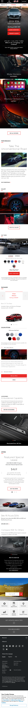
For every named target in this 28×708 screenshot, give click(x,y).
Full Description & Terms (14, 483)
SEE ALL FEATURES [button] (14, 133)
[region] (14, 699)
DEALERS (24, 1)
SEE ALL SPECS (14, 375)
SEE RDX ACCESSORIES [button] (9, 409)
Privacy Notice (4, 663)
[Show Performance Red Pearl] (15, 261)
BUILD (24, 4)
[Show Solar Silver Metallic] (19, 261)
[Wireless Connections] (14, 91)
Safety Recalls (4, 661)
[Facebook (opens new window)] (6, 646)
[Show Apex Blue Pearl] (12, 261)
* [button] (17, 48)
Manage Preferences (14, 705)
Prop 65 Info (16, 663)
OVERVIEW (13, 4)
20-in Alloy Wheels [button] (8, 347)
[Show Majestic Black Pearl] (5, 261)
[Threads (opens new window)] (19, 646)
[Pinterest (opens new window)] (22, 646)
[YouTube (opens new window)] (10, 646)
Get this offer (14, 488)
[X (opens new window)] (3, 649)
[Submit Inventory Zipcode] (21, 594)
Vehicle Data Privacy (17, 661)
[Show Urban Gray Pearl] (14, 266)
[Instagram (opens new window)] (3, 646)
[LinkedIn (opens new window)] (13, 646)
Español (10, 656)
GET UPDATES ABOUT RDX (14, 620)
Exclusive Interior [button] (8, 371)
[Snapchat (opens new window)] (6, 649)
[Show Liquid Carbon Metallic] (8, 261)
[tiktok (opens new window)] (16, 646)
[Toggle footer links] (26, 638)
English (3, 656)
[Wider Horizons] (14, 66)
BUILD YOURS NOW (14, 273)
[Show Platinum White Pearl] (22, 261)
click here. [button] (13, 682)
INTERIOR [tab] (17, 256)
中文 (16, 656)
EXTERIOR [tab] (10, 256)
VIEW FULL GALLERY (14, 227)
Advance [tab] (14, 295)
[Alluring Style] (14, 116)
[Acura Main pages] (9, 1)
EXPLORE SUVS (4, 523)
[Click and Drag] (14, 246)
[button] (1, 428)
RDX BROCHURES (14, 629)
